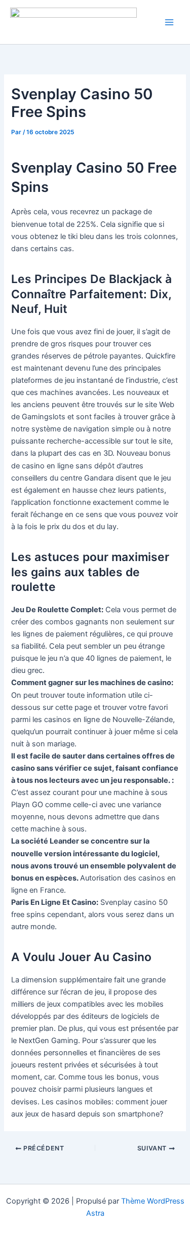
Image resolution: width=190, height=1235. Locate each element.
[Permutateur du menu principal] (169, 22)
